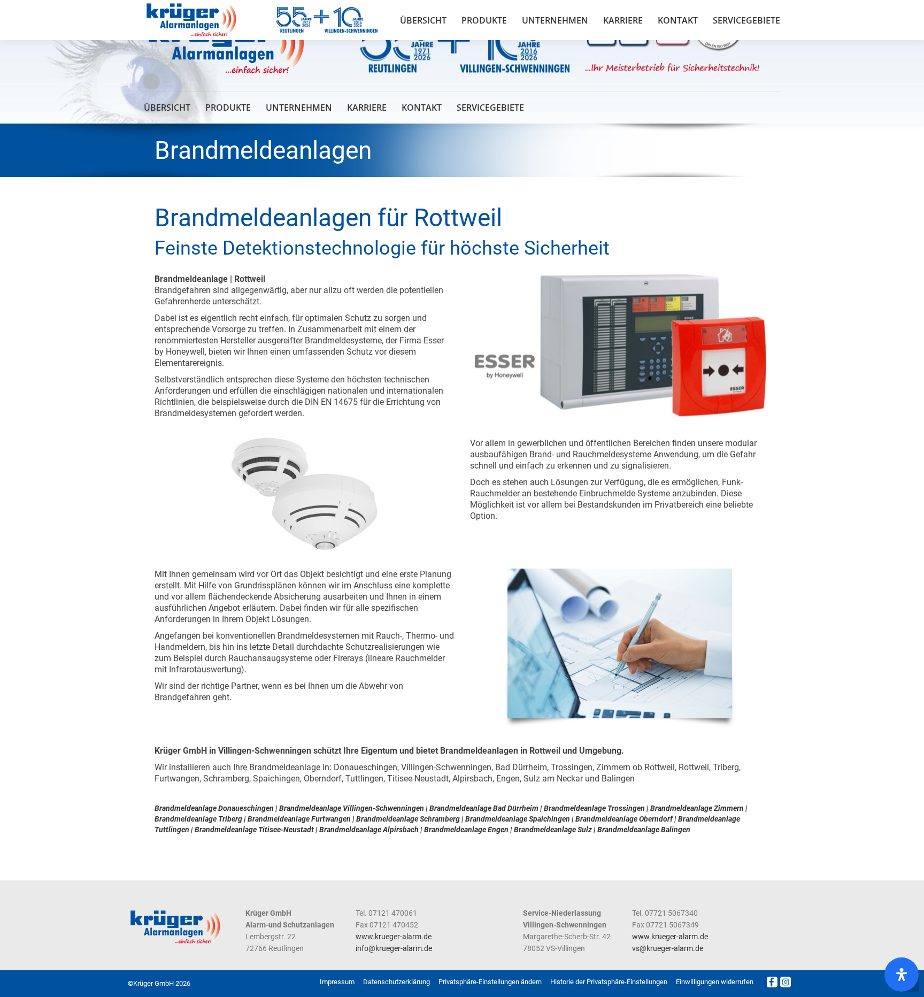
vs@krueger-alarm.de (667, 948)
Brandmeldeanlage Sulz (553, 829)
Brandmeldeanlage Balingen (643, 829)
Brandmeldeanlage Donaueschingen (214, 808)
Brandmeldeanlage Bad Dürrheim (483, 808)
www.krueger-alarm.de (394, 936)
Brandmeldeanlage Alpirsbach (369, 829)
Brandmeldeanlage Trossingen (594, 808)
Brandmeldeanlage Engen (466, 829)
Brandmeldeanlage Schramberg (408, 819)
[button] (490, 982)
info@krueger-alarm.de (394, 948)
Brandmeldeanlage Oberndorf (624, 819)
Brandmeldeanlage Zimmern (697, 808)
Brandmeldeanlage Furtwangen (299, 819)
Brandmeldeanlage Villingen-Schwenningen (351, 808)
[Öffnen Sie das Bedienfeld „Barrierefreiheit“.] (901, 974)
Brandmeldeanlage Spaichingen (517, 819)
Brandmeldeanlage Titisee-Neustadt (254, 829)
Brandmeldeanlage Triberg (198, 819)
